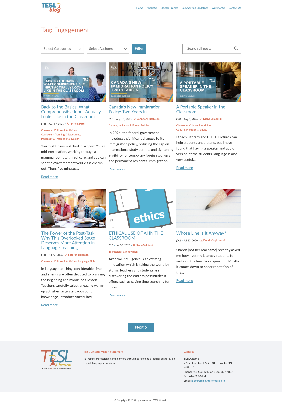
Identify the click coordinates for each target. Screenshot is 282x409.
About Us (152, 8)
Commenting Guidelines (195, 8)
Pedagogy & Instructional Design (60, 139)
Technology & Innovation (123, 252)
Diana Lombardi (212, 119)
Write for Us (218, 8)
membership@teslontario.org (208, 381)
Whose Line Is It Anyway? (201, 233)
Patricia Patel (77, 124)
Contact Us (235, 8)
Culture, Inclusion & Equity (124, 125)
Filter (139, 49)
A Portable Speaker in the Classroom (200, 109)
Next (139, 327)
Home (139, 8)
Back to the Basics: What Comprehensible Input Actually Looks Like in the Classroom (71, 112)
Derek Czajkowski (214, 240)
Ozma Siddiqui (144, 245)
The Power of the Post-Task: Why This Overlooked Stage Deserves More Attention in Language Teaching (68, 240)
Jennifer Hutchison (148, 119)
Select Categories (57, 49)
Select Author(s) (101, 49)
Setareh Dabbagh (78, 255)
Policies (145, 125)
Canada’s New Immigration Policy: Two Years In (135, 109)
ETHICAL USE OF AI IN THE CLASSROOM (136, 235)
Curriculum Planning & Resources (60, 134)
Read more (49, 177)
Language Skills (86, 261)
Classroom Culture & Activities (59, 130)
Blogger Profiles (169, 8)
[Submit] (235, 49)
